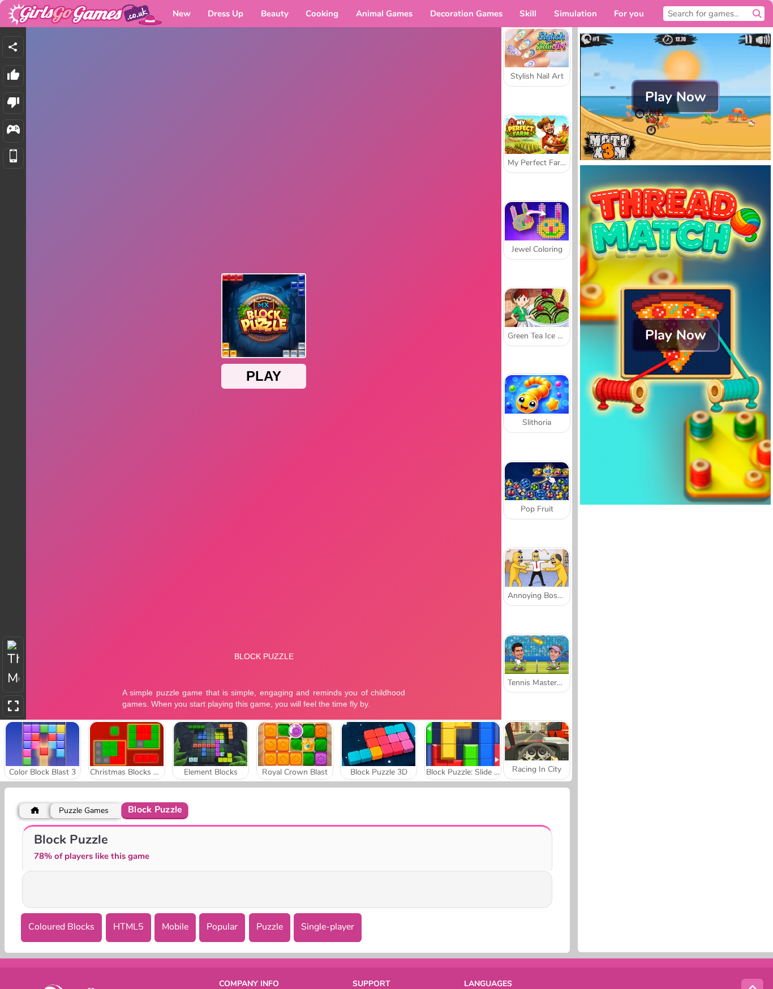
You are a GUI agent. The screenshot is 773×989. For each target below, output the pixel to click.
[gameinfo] (13, 131)
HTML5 (128, 927)
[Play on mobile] (13, 158)
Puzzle (269, 927)
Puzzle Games (84, 810)
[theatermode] (13, 665)
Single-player (327, 927)
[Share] (13, 47)
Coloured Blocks (61, 927)
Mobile (175, 927)
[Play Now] (675, 159)
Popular (222, 927)
